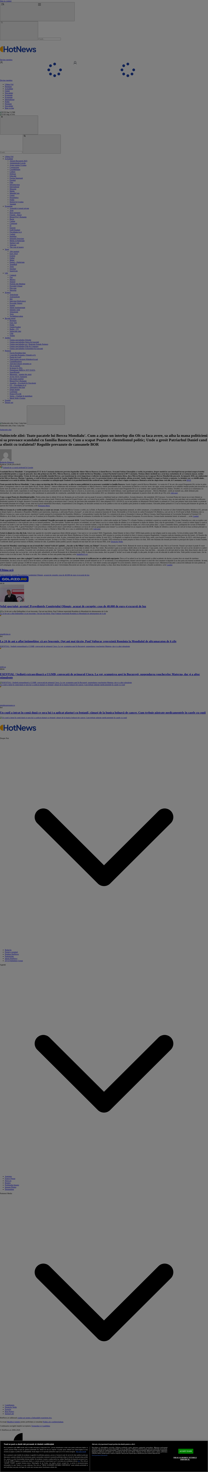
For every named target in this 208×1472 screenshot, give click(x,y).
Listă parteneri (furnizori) (99, 1455)
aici (79, 1461)
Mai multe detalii (81, 1451)
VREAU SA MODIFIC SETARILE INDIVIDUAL (185, 1458)
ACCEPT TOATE (186, 1451)
